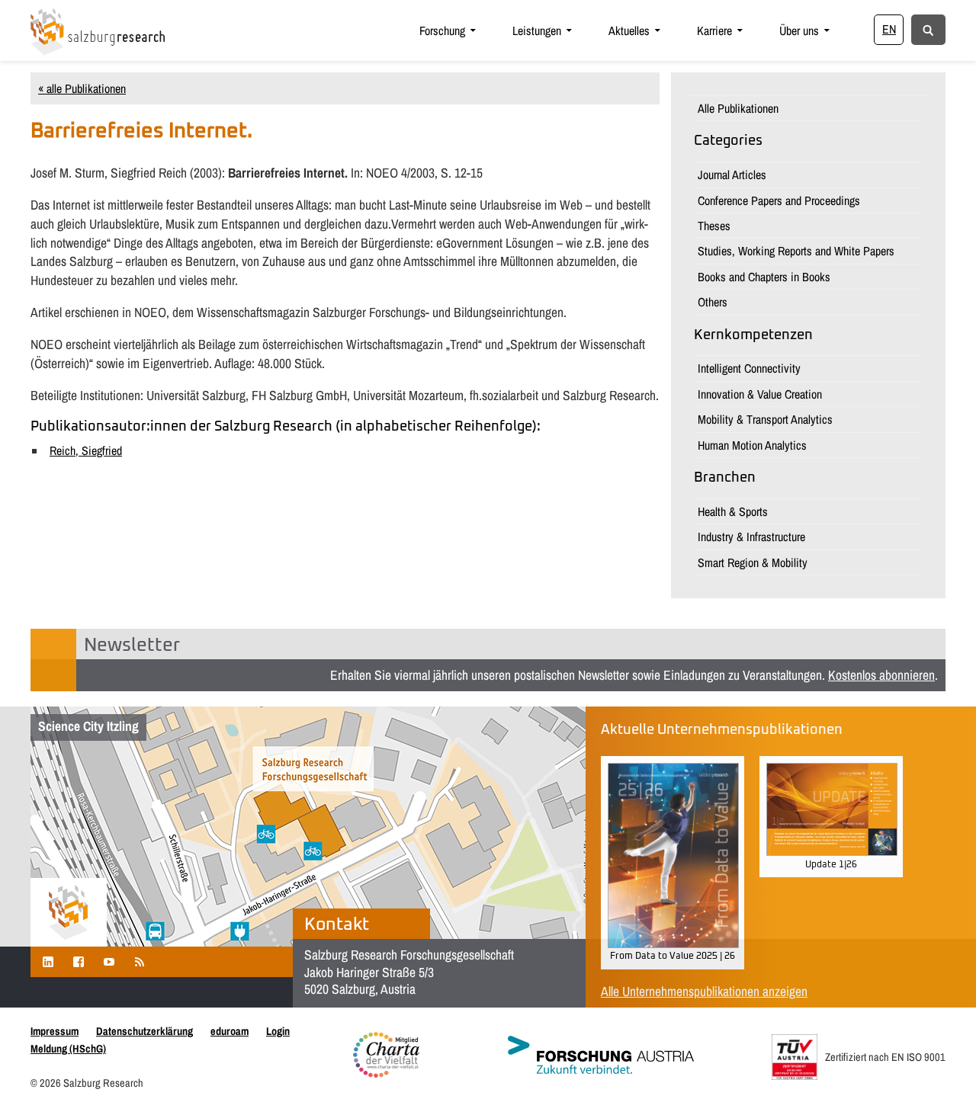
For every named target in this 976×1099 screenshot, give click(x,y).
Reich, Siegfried (86, 450)
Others (712, 301)
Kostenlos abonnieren (881, 675)
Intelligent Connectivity (749, 368)
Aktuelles (629, 30)
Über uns (799, 30)
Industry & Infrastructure (751, 536)
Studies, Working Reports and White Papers (796, 250)
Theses (714, 225)
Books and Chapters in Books (764, 276)
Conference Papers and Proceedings (779, 200)
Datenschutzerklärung (144, 1031)
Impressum (54, 1031)
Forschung (442, 30)
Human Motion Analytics (752, 445)
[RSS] (139, 961)
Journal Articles (732, 174)
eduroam (229, 1031)
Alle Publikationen (738, 108)
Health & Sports (733, 511)
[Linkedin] (48, 961)
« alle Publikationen (82, 88)
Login (278, 1031)
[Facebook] (78, 961)
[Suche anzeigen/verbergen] (928, 28)
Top (939, 1062)
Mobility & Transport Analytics (765, 419)
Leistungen (536, 30)
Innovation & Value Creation (760, 394)
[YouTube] (109, 961)
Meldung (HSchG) (68, 1048)
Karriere (714, 30)
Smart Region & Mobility (752, 562)
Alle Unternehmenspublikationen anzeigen (704, 991)
